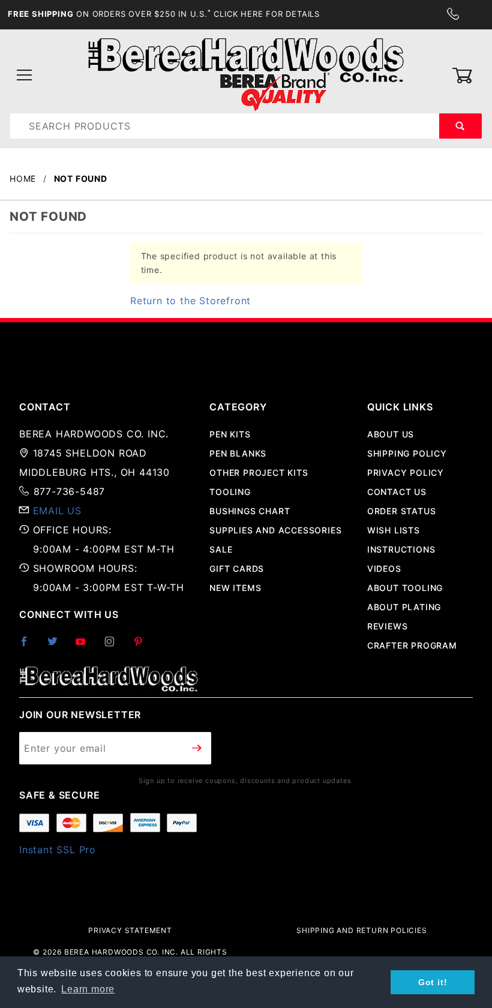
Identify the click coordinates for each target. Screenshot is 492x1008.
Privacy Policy (405, 472)
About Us (390, 434)
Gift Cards (236, 568)
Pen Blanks (237, 453)
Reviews (387, 626)
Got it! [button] (433, 982)
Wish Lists (393, 530)
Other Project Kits (258, 472)
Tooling (230, 492)
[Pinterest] (143, 646)
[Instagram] (114, 646)
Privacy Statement (130, 930)
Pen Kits (229, 434)
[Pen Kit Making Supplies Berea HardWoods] (245, 75)
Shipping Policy (407, 453)
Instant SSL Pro (57, 850)
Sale (220, 549)
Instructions (401, 549)
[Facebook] (29, 646)
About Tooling (405, 588)
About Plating (404, 607)
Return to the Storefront (190, 301)
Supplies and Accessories (275, 530)
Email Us (57, 511)
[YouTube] (86, 646)
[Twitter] (57, 646)
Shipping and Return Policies (361, 930)
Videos (384, 568)
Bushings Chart (249, 511)
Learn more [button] (88, 989)
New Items (235, 588)
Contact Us (397, 492)
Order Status (401, 511)
